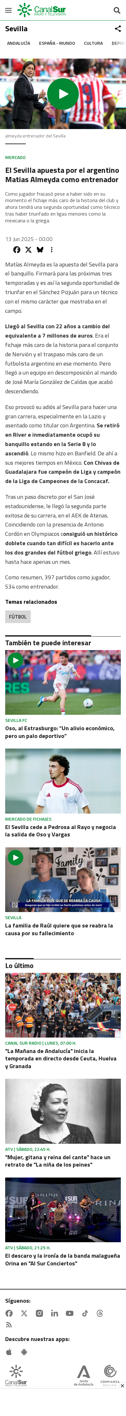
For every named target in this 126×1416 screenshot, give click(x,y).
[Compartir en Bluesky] (40, 250)
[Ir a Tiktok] (86, 1313)
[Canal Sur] (42, 10)
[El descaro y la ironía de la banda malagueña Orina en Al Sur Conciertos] (63, 1210)
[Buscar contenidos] (117, 10)
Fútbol (18, 616)
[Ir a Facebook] (10, 1313)
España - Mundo (57, 43)
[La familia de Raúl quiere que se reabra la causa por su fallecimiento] (63, 879)
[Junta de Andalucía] (83, 1376)
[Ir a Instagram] (41, 1313)
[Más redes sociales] (118, 28)
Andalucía (18, 43)
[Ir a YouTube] (71, 1313)
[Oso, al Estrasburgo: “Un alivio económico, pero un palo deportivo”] (63, 682)
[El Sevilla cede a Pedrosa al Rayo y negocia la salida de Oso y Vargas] (63, 781)
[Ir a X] (25, 1313)
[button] (63, 94)
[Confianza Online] (110, 1376)
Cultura (93, 43)
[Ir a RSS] (10, 1325)
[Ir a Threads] (101, 1313)
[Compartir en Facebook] (17, 250)
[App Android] (25, 1352)
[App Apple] (10, 1352)
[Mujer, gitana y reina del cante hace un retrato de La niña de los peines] (63, 1111)
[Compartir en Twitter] (28, 250)
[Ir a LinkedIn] (56, 1313)
